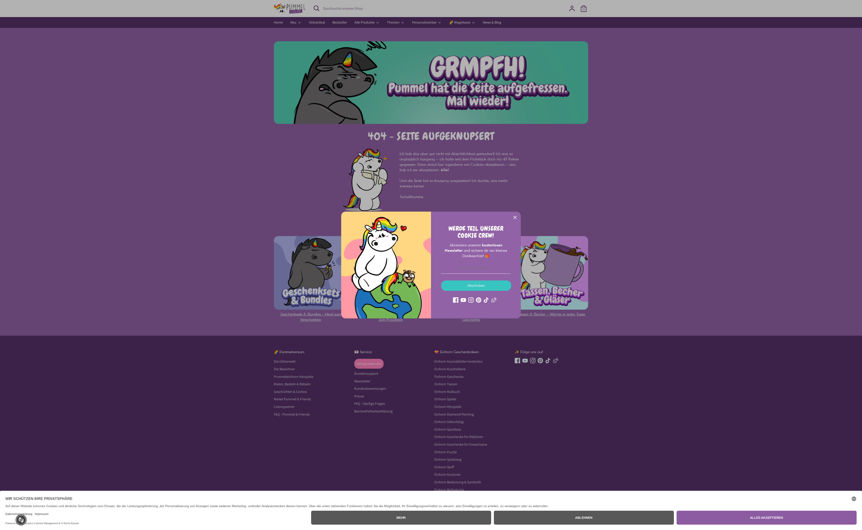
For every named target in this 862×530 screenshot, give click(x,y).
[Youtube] (463, 300)
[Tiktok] (486, 300)
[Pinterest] (478, 300)
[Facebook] (455, 300)
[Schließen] (515, 217)
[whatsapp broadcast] (494, 300)
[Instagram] (471, 300)
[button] (21, 520)
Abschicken (476, 285)
